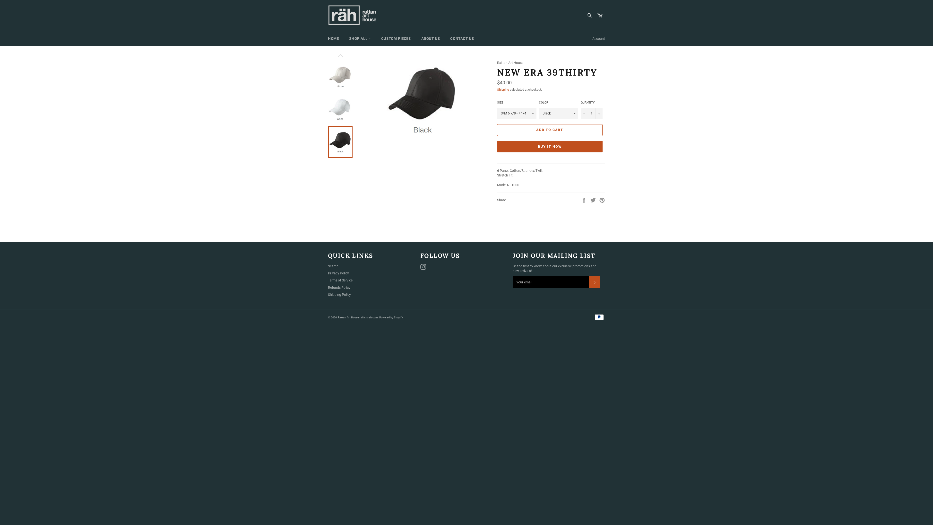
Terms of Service (340, 280)
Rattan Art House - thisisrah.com (358, 317)
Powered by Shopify (391, 317)
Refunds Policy (339, 287)
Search (333, 266)
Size (500, 102)
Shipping (503, 89)
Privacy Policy (338, 273)
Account (598, 39)
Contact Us (462, 38)
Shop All (358, 38)
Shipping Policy (339, 295)
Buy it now (550, 147)
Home (333, 38)
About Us (430, 38)
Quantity (588, 102)
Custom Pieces (396, 38)
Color (543, 102)
